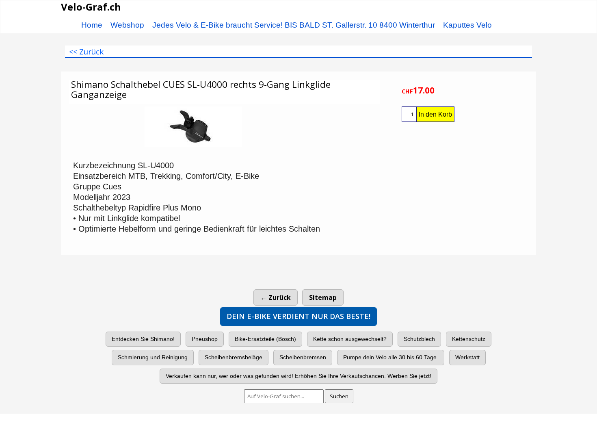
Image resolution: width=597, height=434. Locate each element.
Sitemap (323, 297)
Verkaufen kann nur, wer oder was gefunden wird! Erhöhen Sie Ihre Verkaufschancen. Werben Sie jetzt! (298, 376)
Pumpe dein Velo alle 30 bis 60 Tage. (390, 357)
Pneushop (205, 339)
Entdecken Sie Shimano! (143, 339)
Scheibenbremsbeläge (233, 357)
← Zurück (275, 297)
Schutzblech (419, 339)
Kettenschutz (468, 339)
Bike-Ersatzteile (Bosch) (265, 339)
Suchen (339, 396)
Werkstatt (467, 357)
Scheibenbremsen (302, 357)
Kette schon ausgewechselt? (350, 339)
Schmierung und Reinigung (153, 357)
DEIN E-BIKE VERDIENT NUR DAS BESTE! (298, 316)
